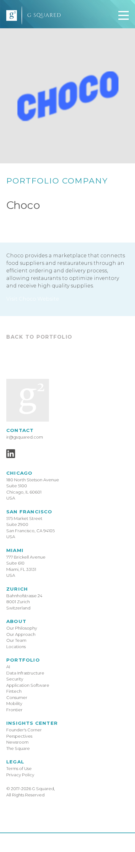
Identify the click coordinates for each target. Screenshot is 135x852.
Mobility (14, 703)
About (16, 621)
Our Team (16, 640)
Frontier (14, 709)
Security (14, 678)
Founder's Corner (24, 729)
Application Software (27, 685)
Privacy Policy (20, 774)
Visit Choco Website (32, 299)
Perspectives (19, 736)
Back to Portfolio (39, 337)
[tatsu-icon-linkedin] (10, 453)
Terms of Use (19, 768)
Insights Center (32, 723)
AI (8, 666)
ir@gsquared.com (24, 437)
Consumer (16, 697)
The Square (18, 748)
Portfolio (23, 660)
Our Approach (20, 634)
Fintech (14, 691)
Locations (16, 646)
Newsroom (17, 742)
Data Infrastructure (25, 672)
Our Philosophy (21, 628)
